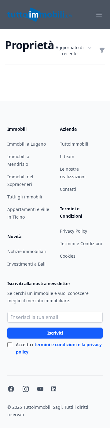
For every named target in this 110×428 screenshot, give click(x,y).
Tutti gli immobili (24, 197)
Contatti (68, 189)
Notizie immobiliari (26, 251)
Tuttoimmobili (74, 144)
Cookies (67, 256)
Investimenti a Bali (26, 264)
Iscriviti (55, 333)
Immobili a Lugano (26, 144)
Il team (67, 156)
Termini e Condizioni (81, 243)
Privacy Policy (73, 231)
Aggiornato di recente (70, 50)
